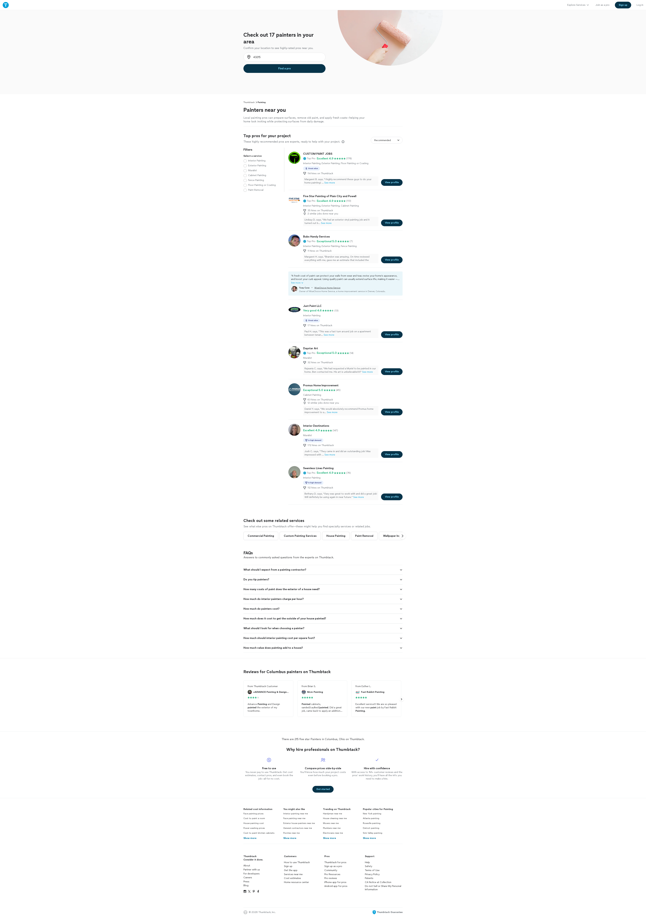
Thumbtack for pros (335, 862)
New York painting (372, 813)
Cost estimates (292, 878)
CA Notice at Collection (378, 882)
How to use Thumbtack (297, 862)
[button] (309, 158)
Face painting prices (253, 813)
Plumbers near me (331, 828)
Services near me (293, 874)
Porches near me (291, 833)
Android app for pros (335, 886)
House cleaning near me (335, 818)
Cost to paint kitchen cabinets (258, 833)
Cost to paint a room (254, 818)
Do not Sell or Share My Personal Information (383, 888)
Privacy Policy (372, 874)
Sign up (288, 866)
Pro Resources (332, 874)
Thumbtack (249, 102)
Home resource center (296, 882)
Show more (249, 838)
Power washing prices (254, 828)
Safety (368, 866)
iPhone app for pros (335, 882)
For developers (251, 873)
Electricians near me (333, 833)
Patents (369, 878)
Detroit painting (371, 828)
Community (330, 870)
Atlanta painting (371, 818)
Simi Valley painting (372, 833)
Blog (245, 885)
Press (246, 881)
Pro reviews (330, 878)
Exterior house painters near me (299, 823)
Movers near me (331, 823)
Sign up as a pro (333, 866)
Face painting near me (294, 818)
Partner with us (251, 869)
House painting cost (253, 823)
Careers (247, 877)
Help (367, 862)
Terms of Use (372, 870)
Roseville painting (371, 823)
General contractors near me (297, 828)
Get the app (290, 870)
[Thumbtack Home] (5, 5)
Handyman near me (332, 813)
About (246, 865)
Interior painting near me (295, 813)
